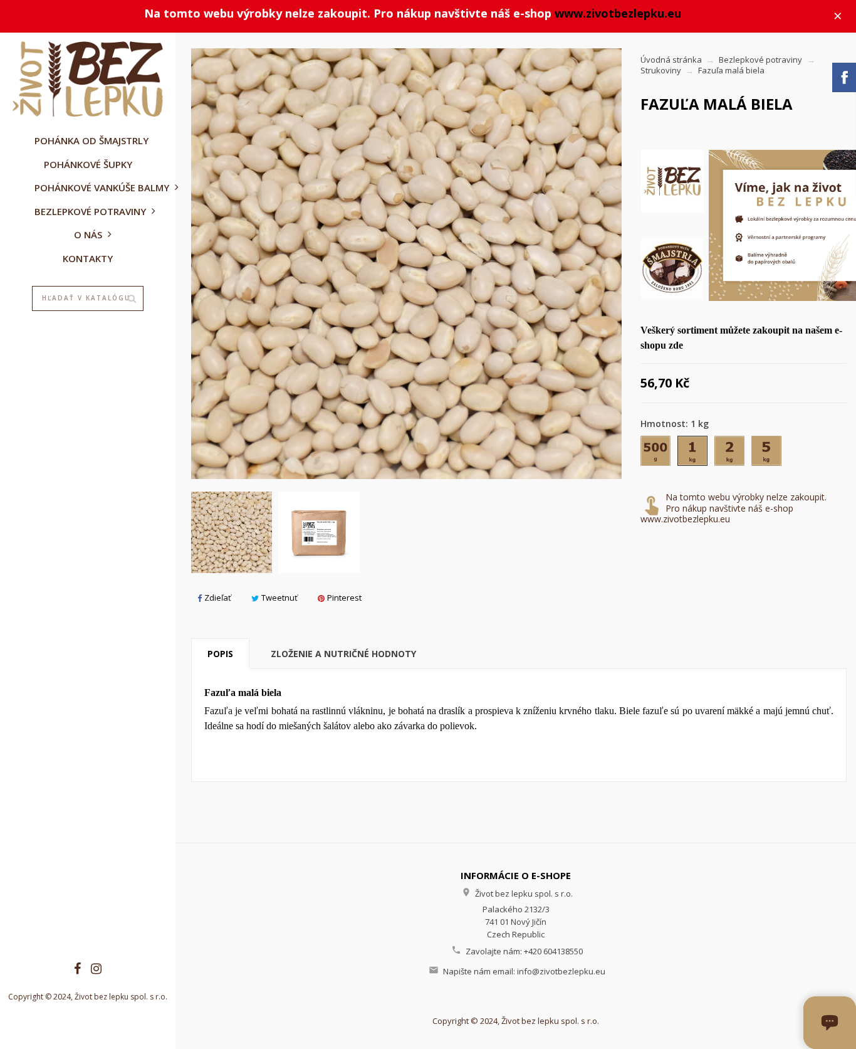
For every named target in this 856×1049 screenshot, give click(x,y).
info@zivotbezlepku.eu (561, 971)
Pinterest (344, 597)
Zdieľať (217, 597)
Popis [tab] (220, 654)
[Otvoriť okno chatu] (829, 1022)
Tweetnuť (279, 597)
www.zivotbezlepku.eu (618, 13)
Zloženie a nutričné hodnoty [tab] (343, 654)
